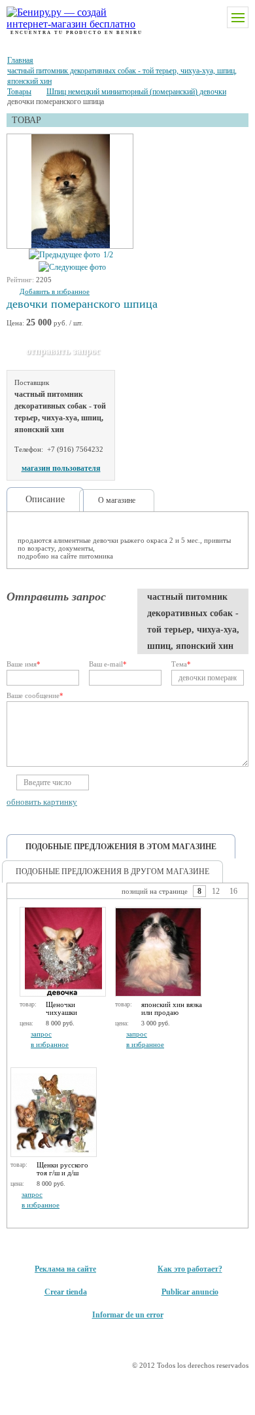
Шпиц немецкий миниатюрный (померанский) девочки (136, 91)
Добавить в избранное (55, 291)
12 (216, 891)
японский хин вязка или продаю (171, 1008)
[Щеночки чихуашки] (63, 952)
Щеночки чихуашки (61, 1008)
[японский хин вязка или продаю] (158, 952)
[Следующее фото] (72, 267)
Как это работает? (190, 1269)
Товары (19, 91)
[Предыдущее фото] (64, 255)
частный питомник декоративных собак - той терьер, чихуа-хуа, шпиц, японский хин (122, 76)
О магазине (116, 500)
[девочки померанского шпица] (70, 191)
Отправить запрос (63, 351)
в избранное (50, 1044)
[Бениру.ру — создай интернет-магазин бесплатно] (60, 18)
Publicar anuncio (190, 1291)
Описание (45, 499)
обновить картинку (42, 802)
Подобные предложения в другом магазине (112, 871)
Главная (20, 60)
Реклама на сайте (65, 1269)
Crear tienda (65, 1291)
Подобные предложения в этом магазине (121, 846)
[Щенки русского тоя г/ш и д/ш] (53, 1112)
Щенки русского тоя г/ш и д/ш (62, 1169)
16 (233, 891)
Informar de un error (127, 1314)
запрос (41, 1034)
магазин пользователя (61, 468)
